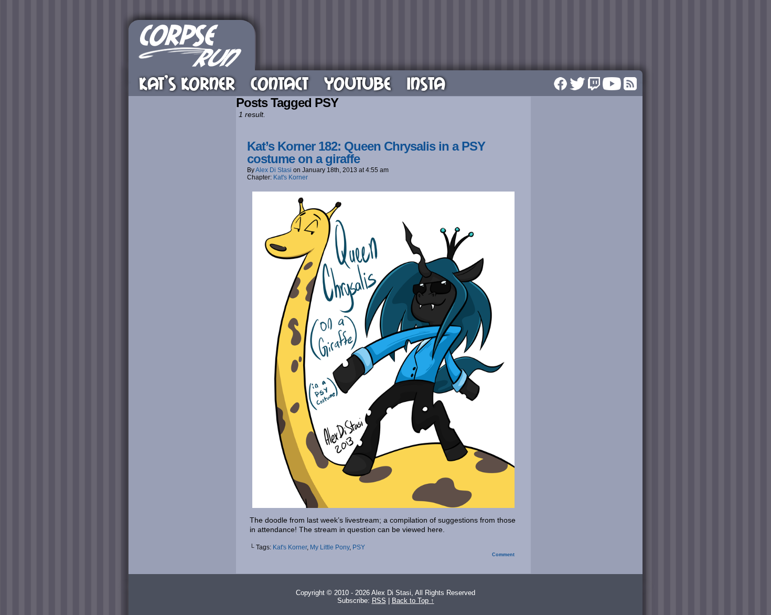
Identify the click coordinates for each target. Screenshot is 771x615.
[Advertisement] (450, 43)
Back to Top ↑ (413, 601)
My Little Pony (329, 547)
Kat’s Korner (187, 83)
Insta (425, 83)
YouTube (357, 83)
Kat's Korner (290, 177)
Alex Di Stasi (273, 170)
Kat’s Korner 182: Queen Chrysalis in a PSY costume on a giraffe (366, 152)
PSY (358, 547)
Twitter (577, 83)
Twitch (594, 83)
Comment (504, 554)
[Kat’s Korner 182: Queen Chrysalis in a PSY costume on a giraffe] (383, 505)
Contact (279, 83)
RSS (630, 83)
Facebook (560, 83)
